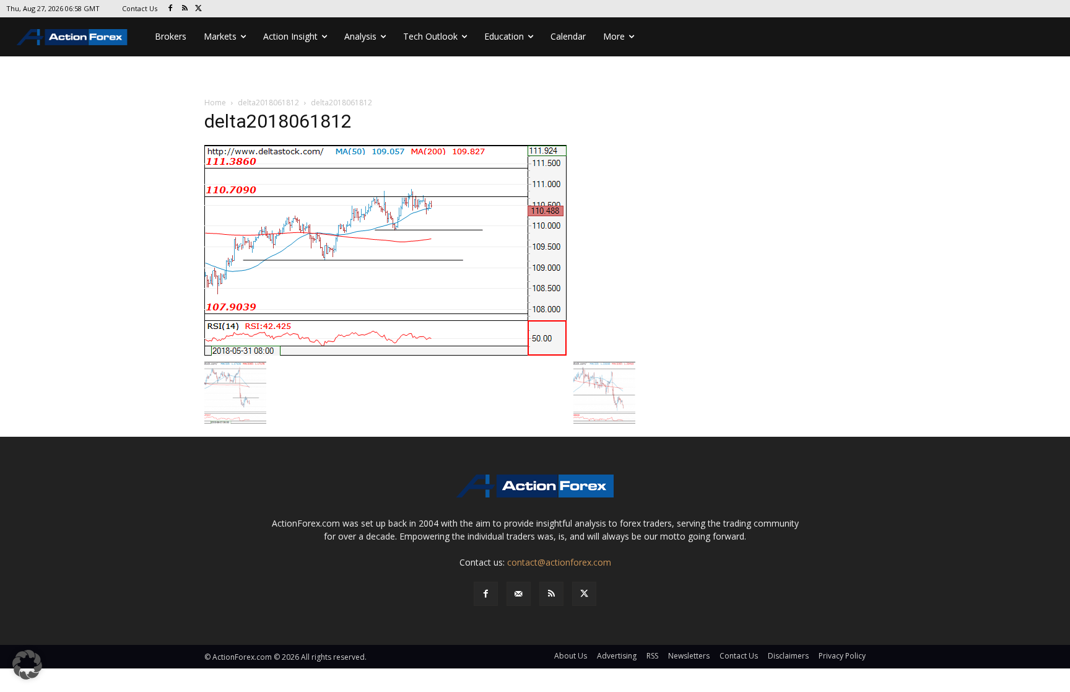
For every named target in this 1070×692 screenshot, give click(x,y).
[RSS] (185, 9)
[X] (199, 9)
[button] (27, 664)
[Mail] (519, 594)
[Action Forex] (72, 36)
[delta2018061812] (385, 249)
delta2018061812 (268, 102)
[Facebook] (170, 9)
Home (215, 102)
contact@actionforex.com (559, 562)
